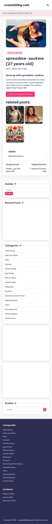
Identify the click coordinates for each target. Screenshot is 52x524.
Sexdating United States (15, 296)
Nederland (9, 287)
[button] (16, 156)
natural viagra (10, 282)
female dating (10, 269)
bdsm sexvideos (11, 255)
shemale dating (15, 53)
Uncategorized (11, 309)
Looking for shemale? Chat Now (20, 94)
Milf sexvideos (10, 278)
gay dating (9, 273)
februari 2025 (8, 494)
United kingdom (11, 314)
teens (7, 305)
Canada (8, 264)
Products (8, 291)
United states (10, 318)
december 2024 (9, 501)
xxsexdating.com (16, 5)
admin (12, 151)
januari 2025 (8, 497)
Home (5, 13)
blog (7, 260)
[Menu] (48, 5)
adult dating (10, 251)
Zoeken (9, 183)
